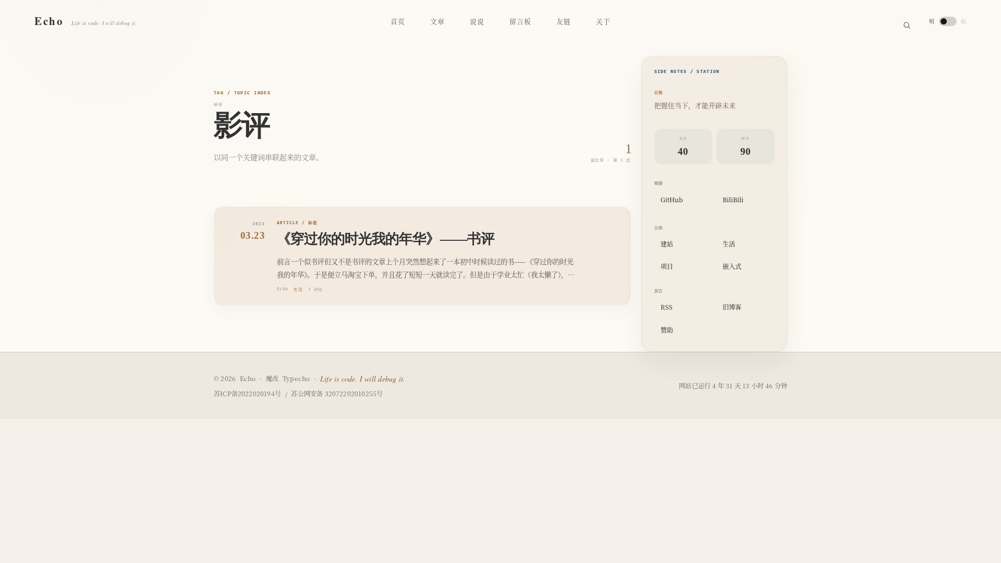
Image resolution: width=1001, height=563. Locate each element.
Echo (282, 289)
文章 (437, 21)
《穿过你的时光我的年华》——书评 (385, 239)
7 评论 (315, 289)
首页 (397, 21)
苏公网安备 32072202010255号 (337, 393)
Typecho (296, 378)
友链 (563, 21)
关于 (603, 21)
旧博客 (732, 306)
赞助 (667, 329)
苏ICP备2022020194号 (247, 393)
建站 (667, 243)
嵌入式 (732, 266)
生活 (298, 289)
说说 (477, 21)
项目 (667, 266)
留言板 (520, 21)
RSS (667, 306)
